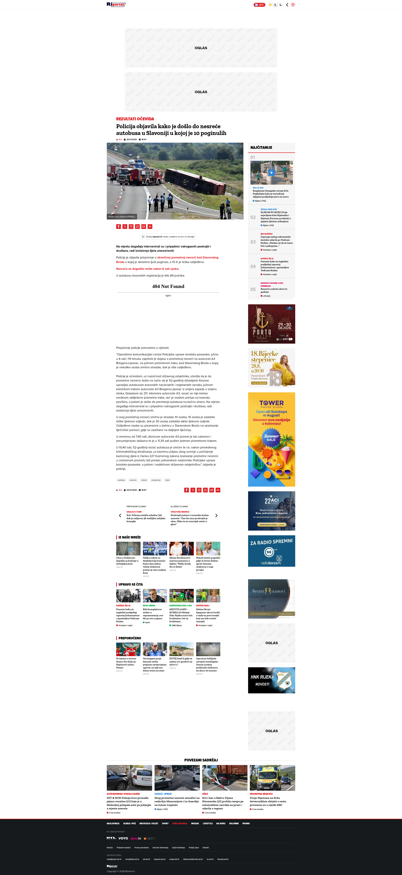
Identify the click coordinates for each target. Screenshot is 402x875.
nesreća (133, 480)
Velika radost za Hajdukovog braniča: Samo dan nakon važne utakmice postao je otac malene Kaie (154, 565)
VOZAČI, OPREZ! (163, 794)
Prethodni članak (120, 515)
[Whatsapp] (137, 226)
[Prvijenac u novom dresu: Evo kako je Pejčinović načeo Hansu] (128, 649)
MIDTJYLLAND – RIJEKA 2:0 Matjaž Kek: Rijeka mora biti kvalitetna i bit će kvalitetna (181, 615)
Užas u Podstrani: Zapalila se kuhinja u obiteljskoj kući (127, 560)
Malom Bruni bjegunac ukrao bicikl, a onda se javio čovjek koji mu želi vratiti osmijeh (208, 615)
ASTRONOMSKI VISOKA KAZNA (123, 794)
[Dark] (280, 5)
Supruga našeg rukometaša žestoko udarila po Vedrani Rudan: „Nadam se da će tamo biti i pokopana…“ (277, 241)
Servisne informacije (160, 847)
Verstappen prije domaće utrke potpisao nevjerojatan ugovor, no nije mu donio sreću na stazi (154, 664)
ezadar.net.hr (174, 859)
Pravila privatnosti (141, 847)
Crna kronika (114, 812)
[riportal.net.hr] (112, 866)
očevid (144, 480)
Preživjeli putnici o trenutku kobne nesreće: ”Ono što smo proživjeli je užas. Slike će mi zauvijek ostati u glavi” (190, 520)
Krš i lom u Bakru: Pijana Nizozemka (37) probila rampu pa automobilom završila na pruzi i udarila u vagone (222, 803)
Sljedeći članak (216, 515)
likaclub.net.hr (222, 859)
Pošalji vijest (194, 847)
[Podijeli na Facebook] (118, 226)
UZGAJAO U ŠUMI (134, 511)
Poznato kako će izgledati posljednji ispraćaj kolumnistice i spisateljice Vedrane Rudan (128, 615)
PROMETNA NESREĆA (261, 794)
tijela (167, 480)
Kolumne (234, 823)
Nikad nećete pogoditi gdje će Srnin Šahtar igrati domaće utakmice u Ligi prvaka (208, 563)
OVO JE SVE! (258, 187)
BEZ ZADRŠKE (266, 233)
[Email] (143, 226)
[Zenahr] (135, 838)
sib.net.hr (146, 859)
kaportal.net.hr (160, 859)
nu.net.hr (210, 859)
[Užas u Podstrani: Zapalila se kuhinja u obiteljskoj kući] (128, 548)
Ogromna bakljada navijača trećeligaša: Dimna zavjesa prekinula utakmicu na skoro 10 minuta (207, 664)
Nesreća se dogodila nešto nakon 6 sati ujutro (147, 268)
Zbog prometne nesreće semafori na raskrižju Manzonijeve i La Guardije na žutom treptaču (177, 801)
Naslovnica (113, 823)
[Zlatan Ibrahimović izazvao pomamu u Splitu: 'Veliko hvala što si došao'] (181, 548)
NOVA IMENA (149, 605)
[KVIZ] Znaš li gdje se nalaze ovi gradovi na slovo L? (180, 661)
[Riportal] (116, 4)
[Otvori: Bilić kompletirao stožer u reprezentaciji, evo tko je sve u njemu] (155, 596)
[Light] (270, 5)
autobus (121, 480)
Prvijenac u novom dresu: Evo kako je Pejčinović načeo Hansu (126, 663)
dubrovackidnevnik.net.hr (193, 859)
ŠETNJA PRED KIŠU (269, 209)
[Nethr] (150, 838)
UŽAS (205, 794)
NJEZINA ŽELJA (123, 605)
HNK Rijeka (177, 625)
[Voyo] (123, 838)
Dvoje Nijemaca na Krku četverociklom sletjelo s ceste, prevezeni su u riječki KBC (268, 801)
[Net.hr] (111, 838)
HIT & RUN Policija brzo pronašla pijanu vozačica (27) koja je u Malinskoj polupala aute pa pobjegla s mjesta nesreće (129, 803)
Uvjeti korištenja (178, 847)
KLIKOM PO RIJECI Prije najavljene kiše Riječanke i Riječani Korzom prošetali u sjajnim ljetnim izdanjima (276, 217)
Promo (246, 823)
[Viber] (131, 226)
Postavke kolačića (124, 847)
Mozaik (195, 823)
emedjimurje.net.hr (114, 859)
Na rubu (220, 823)
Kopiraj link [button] (150, 226)
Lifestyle (266, 295)
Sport (147, 622)
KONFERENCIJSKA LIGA (180, 605)
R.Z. (120, 139)
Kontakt (206, 847)
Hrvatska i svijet (125, 625)
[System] (275, 5)
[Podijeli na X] (124, 226)
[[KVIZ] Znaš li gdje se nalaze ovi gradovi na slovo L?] (181, 649)
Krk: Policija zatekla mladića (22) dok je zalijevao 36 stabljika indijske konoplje (146, 518)
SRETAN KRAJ (202, 605)
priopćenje (156, 480)
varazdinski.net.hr (132, 859)
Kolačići (110, 847)
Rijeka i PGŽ (260, 200)
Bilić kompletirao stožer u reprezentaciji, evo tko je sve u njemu (153, 614)
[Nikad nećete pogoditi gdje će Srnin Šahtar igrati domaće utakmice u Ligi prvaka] (208, 548)
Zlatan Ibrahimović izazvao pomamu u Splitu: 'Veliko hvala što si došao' (180, 562)
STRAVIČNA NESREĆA (180, 511)
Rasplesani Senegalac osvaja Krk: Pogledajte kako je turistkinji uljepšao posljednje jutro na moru (271, 193)
